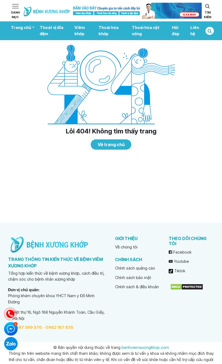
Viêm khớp (79, 30)
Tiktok (179, 270)
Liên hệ (194, 30)
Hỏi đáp (175, 30)
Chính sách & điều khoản (137, 286)
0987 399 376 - (28, 327)
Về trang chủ (111, 144)
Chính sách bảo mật (133, 277)
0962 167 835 (59, 327)
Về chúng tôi (126, 247)
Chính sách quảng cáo (135, 268)
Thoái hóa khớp (109, 30)
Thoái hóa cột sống (145, 30)
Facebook (181, 252)
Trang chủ (21, 27)
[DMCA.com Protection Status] (186, 286)
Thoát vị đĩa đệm (51, 30)
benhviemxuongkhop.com (145, 347)
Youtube (181, 261)
